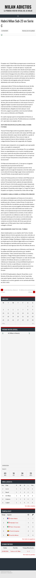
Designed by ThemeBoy (6, 572)
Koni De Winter (14, 535)
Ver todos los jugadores (28, 539)
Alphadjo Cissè (14, 522)
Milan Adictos (18, 7)
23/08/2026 (5, 551)
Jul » (33, 323)
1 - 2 (28, 551)
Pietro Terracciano (15, 527)
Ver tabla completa (30, 506)
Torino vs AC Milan (15, 551)
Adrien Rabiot (14, 518)
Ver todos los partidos (29, 554)
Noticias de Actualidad (28, 30)
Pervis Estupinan (14, 531)
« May (3, 323)
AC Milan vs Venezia (14, 333)
